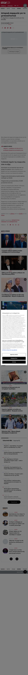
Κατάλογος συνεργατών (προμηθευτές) (9, 350)
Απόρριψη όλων (14, 358)
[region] (14, 337)
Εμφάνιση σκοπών (14, 354)
